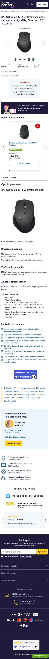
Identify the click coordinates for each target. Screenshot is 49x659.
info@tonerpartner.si (17, 437)
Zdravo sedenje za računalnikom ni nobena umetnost (24, 357)
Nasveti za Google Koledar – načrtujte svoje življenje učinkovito (23, 347)
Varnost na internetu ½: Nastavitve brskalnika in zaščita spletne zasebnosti (24, 342)
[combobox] (24, 177)
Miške (42, 395)
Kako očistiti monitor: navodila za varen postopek (22, 334)
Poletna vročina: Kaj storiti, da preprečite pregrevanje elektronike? (24, 352)
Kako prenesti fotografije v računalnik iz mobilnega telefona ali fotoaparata (23, 330)
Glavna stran (5, 11)
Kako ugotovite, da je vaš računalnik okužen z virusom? (24, 338)
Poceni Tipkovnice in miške (34, 391)
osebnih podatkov (26, 557)
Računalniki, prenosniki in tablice (35, 11)
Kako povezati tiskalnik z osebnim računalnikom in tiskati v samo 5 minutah (26, 361)
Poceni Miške (9, 398)
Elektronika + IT (17, 11)
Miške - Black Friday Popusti (29, 398)
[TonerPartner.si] (7, 4)
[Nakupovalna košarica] (32, 4)
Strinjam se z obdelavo (18, 557)
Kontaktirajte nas (13, 443)
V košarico (26, 163)
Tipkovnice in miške (11, 391)
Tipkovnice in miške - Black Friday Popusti (19, 395)
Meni (44, 4)
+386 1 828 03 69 (15, 431)
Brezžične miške (10, 401)
